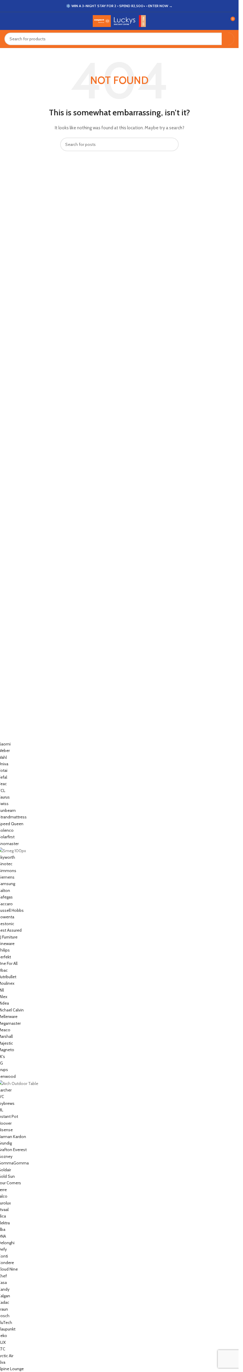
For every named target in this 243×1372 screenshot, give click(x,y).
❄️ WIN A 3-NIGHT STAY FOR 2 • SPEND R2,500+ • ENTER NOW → (119, 6)
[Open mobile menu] (6, 21)
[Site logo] (119, 20)
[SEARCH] (228, 39)
